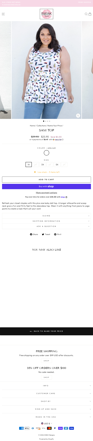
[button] (46, 139)
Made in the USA (46, 417)
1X (29, 164)
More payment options (46, 192)
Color (46, 148)
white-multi (46, 152)
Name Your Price (55, 125)
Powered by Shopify (46, 439)
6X (64, 164)
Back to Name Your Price (48, 331)
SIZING (46, 216)
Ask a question (46, 226)
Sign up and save (46, 409)
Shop (46, 377)
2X (35, 164)
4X (50, 164)
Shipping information (46, 221)
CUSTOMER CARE (46, 393)
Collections (41, 125)
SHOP (46, 361)
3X (42, 164)
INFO (46, 386)
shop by (46, 401)
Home (32, 125)
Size (46, 160)
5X (57, 164)
